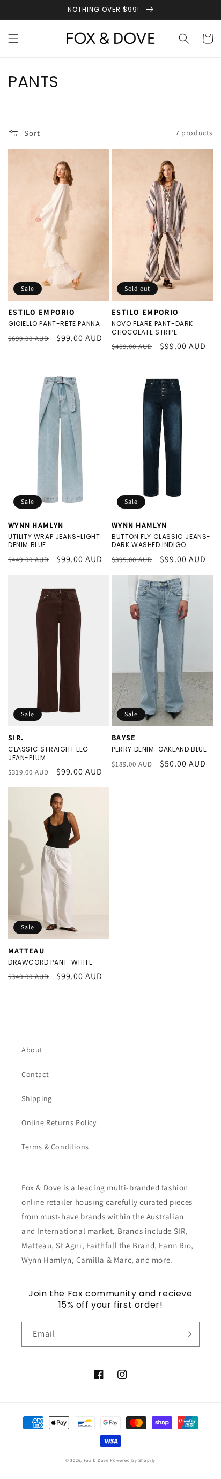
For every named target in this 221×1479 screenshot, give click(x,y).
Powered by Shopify (133, 1460)
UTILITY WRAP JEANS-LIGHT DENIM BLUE (54, 541)
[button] (13, 38)
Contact (35, 1074)
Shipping (36, 1098)
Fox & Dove (96, 1460)
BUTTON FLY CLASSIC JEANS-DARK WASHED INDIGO (161, 541)
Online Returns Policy (59, 1122)
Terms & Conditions (55, 1146)
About (32, 1050)
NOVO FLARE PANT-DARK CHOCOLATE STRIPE (152, 328)
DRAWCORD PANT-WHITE (50, 962)
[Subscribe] (187, 1334)
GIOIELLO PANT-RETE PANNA (54, 324)
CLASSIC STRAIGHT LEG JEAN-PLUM (48, 753)
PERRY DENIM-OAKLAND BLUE (159, 749)
